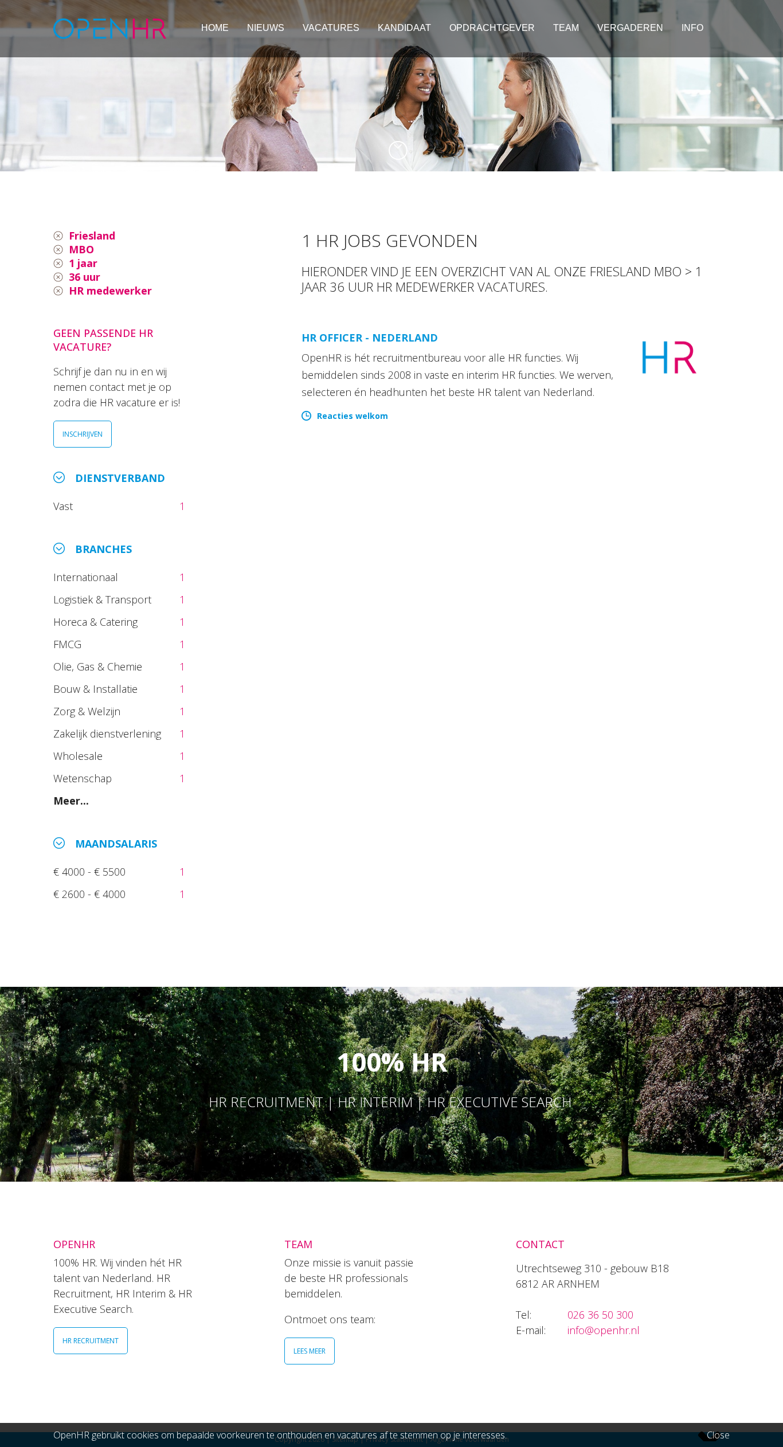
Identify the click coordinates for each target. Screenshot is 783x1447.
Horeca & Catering (96, 622)
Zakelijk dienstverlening (108, 733)
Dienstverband (120, 478)
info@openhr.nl (603, 1330)
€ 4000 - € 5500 (90, 872)
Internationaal (87, 577)
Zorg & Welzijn (88, 711)
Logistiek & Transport (103, 599)
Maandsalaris (116, 843)
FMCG (68, 644)
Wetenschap (85, 778)
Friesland (92, 235)
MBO (81, 249)
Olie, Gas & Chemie (99, 666)
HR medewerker (110, 290)
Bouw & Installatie (96, 689)
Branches (103, 549)
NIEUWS (265, 28)
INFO (692, 28)
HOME (215, 28)
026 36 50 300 (600, 1314)
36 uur (84, 277)
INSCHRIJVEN (82, 434)
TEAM (566, 28)
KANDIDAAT (404, 28)
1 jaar (83, 263)
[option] (391, 85)
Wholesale (79, 756)
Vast (64, 506)
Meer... (71, 800)
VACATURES (331, 28)
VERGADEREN (630, 28)
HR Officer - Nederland (370, 337)
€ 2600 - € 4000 (90, 894)
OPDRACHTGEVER (492, 28)
